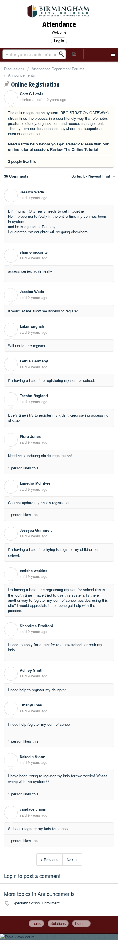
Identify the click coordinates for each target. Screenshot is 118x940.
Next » (72, 859)
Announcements (21, 75)
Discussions (14, 68)
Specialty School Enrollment (36, 903)
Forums (81, 923)
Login (10, 875)
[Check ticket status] (74, 54)
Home (36, 923)
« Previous (49, 859)
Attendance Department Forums (58, 68)
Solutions (58, 923)
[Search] (63, 54)
